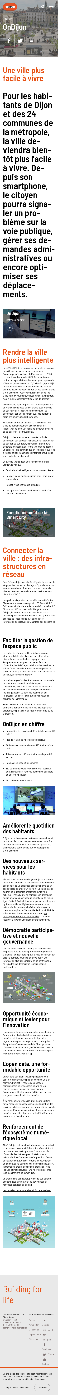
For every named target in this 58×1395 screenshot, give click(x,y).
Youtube (45, 1363)
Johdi (50, 1330)
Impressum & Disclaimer (17, 1387)
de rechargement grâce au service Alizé (25, 915)
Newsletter (34, 1324)
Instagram (46, 1339)
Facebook (46, 1349)
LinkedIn (45, 1324)
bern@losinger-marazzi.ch (15, 1327)
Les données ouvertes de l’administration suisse (27, 1190)
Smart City (18, 416)
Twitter (51, 1354)
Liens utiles (34, 1329)
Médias (32, 1320)
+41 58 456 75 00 (12, 1325)
